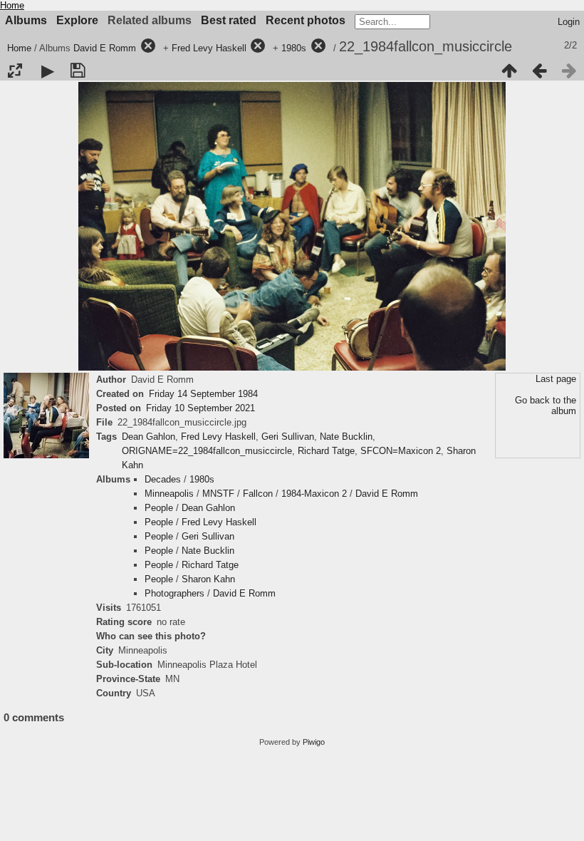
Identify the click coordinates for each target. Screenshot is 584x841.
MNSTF (218, 493)
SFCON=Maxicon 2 (400, 450)
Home (12, 5)
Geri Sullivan (287, 436)
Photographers (174, 593)
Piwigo (314, 742)
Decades (163, 479)
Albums (26, 20)
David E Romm (104, 48)
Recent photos (305, 20)
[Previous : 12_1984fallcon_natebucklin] (539, 71)
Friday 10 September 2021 (200, 408)
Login (569, 21)
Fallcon (258, 493)
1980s (293, 48)
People (159, 507)
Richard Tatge (326, 450)
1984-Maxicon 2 (314, 493)
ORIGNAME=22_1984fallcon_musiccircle (207, 450)
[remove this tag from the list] (148, 48)
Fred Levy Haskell (209, 48)
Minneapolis (169, 493)
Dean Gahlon (148, 436)
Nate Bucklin (346, 436)
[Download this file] (78, 71)
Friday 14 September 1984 (203, 393)
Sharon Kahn (208, 579)
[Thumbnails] (509, 71)
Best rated (228, 20)
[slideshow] (48, 71)
